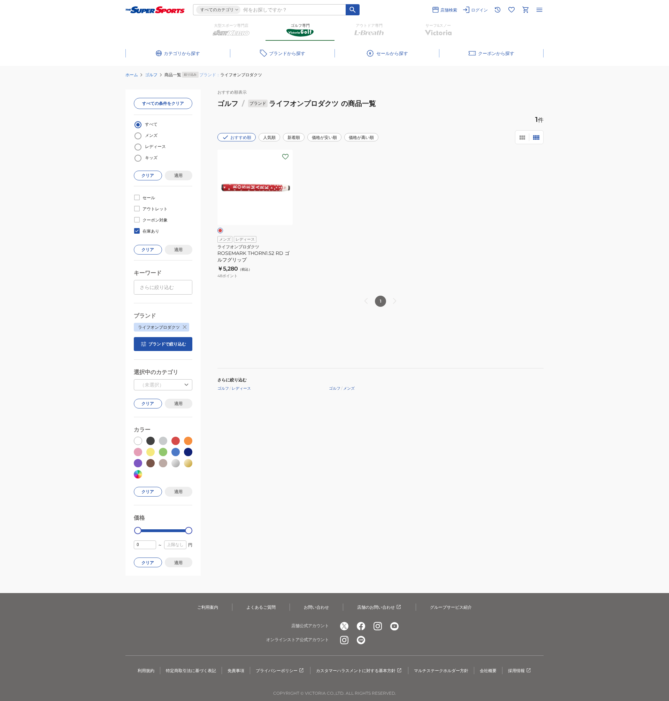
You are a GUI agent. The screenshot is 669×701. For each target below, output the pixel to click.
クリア (147, 175)
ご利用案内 (207, 607)
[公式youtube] (394, 626)
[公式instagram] (378, 626)
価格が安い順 (324, 137)
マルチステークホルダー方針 (441, 670)
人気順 (269, 137)
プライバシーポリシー (277, 670)
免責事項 (236, 670)
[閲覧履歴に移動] (497, 9)
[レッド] (220, 230)
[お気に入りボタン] (285, 157)
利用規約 (146, 670)
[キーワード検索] (353, 9)
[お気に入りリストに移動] (511, 10)
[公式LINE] (361, 640)
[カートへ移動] (525, 10)
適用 (178, 175)
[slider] (137, 530)
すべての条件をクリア (163, 103)
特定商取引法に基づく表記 (191, 670)
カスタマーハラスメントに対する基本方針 (355, 670)
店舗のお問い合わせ (376, 607)
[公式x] (344, 626)
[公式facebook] (361, 626)
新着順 (293, 137)
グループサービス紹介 (451, 607)
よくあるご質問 (261, 607)
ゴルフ (151, 74)
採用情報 (516, 670)
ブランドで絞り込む (167, 343)
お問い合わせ (316, 607)
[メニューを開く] (539, 9)
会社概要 (488, 670)
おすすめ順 (240, 137)
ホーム (131, 74)
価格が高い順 (361, 137)
